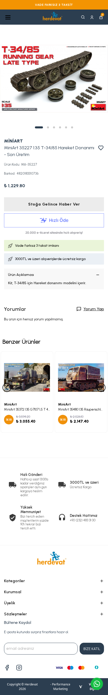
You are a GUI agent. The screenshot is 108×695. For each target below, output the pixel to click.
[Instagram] (19, 668)
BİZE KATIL (91, 649)
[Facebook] (7, 668)
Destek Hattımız (83, 515)
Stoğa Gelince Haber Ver (54, 204)
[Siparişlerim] (92, 17)
